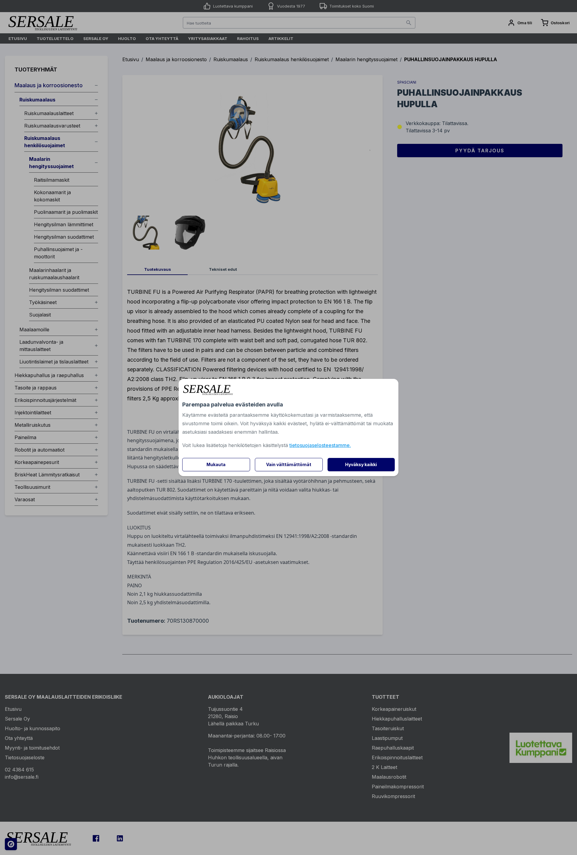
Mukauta (216, 464)
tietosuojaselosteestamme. (320, 445)
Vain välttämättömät (288, 464)
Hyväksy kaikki (361, 464)
